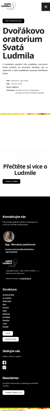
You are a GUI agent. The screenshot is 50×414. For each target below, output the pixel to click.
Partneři (6, 307)
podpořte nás (10, 339)
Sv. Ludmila (7, 298)
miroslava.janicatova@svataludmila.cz (19, 249)
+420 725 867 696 (11, 252)
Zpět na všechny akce (13, 21)
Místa (5, 311)
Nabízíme (6, 314)
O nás (5, 323)
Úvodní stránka (8, 295)
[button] (46, 7)
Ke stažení (6, 317)
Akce (4, 304)
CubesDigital (25, 278)
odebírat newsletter (13, 392)
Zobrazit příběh (11, 181)
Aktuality (6, 320)
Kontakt (5, 326)
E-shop (7, 333)
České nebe (7, 301)
